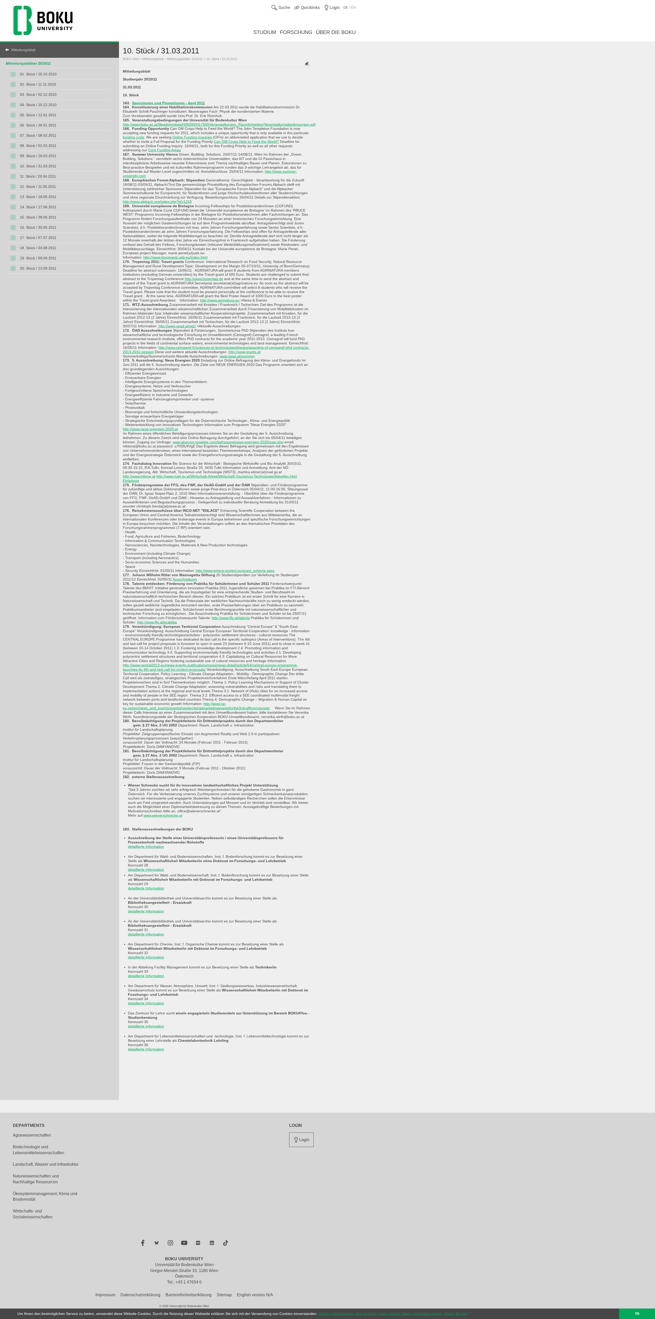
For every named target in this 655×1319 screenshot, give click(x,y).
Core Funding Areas (164, 150)
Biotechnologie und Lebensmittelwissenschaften (38, 1150)
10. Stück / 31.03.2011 (38, 166)
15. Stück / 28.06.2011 (38, 217)
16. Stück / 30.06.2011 (38, 227)
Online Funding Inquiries (192, 137)
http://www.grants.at (244, 352)
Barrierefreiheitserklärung (189, 1295)
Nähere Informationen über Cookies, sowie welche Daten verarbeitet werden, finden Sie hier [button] (393, 1314)
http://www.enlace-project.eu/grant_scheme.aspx (235, 571)
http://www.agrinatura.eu (219, 300)
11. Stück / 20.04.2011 (38, 176)
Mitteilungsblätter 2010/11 (28, 63)
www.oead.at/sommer (237, 356)
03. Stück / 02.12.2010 (38, 94)
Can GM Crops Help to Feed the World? (246, 142)
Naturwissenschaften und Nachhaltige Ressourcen (36, 1179)
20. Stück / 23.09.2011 (38, 268)
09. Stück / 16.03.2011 (38, 156)
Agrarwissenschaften (32, 1135)
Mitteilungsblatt (23, 50)
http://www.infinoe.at (139, 476)
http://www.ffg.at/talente (231, 618)
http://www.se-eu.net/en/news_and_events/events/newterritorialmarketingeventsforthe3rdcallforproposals (196, 706)
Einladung (131, 481)
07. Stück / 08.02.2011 (38, 135)
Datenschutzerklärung (140, 1295)
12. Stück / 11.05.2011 (38, 186)
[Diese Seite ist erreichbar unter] (307, 64)
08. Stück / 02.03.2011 (38, 146)
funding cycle (133, 137)
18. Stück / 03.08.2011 (38, 248)
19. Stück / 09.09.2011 (38, 258)
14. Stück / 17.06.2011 (38, 207)
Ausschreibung (185, 579)
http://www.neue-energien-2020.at (150, 429)
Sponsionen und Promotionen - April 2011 (168, 103)
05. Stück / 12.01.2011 (38, 115)
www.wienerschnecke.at (163, 815)
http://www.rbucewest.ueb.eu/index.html (175, 257)
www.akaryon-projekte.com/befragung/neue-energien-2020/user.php (228, 442)
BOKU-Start (131, 59)
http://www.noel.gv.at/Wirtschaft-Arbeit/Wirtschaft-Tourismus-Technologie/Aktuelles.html (226, 476)
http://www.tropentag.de (204, 279)
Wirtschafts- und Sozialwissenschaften (32, 1214)
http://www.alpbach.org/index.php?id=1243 (157, 202)
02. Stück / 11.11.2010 (38, 84)
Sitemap (224, 1295)
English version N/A (255, 1295)
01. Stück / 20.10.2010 (38, 74)
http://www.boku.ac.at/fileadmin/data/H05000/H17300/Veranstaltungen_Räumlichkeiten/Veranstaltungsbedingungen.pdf (219, 124)
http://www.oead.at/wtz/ (177, 326)
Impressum (105, 1295)
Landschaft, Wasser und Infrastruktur (46, 1164)
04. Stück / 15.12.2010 (38, 105)
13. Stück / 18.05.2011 (38, 197)
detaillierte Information (146, 846)
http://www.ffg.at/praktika (157, 622)
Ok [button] (637, 1313)
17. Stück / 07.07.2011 (38, 238)
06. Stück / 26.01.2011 (38, 125)
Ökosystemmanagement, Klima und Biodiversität (45, 1196)
